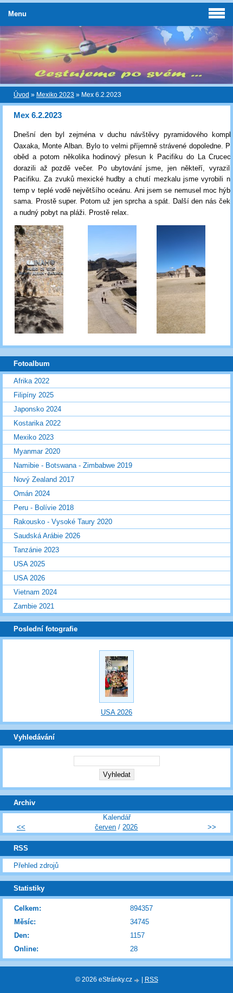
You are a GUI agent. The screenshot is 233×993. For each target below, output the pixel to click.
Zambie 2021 (34, 606)
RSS (151, 979)
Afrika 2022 (31, 381)
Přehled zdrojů (36, 865)
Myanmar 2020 (37, 451)
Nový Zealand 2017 (44, 479)
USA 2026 (29, 578)
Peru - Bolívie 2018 (44, 508)
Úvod (21, 95)
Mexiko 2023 (55, 95)
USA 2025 (29, 564)
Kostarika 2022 (37, 423)
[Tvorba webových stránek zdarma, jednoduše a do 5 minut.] (137, 980)
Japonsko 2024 (37, 409)
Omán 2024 (32, 493)
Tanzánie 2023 (36, 550)
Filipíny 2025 (34, 395)
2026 (130, 827)
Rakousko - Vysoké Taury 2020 (63, 522)
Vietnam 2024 (35, 592)
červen (105, 827)
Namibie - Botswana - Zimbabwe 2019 (73, 465)
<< (21, 827)
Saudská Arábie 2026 (47, 536)
